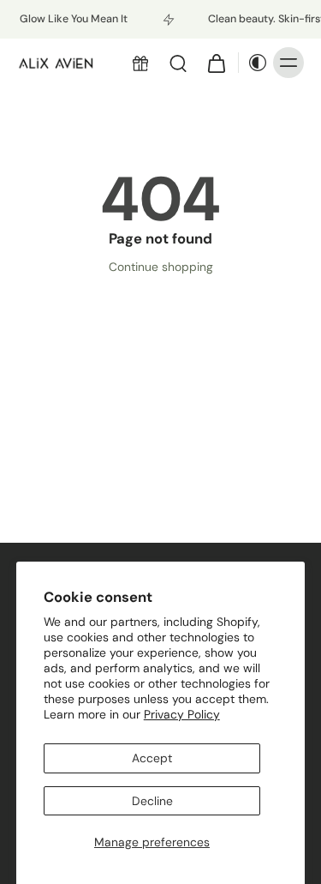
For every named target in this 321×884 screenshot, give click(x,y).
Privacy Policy (182, 714)
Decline (152, 801)
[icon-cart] (216, 62)
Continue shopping (161, 266)
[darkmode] (253, 62)
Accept (152, 758)
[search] (178, 62)
